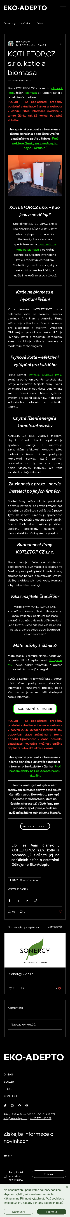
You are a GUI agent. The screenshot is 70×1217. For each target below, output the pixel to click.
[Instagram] (12, 1105)
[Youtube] (26, 1105)
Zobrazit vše (55, 926)
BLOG (7, 1089)
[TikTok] (5, 1105)
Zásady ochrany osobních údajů (43, 1203)
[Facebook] (19, 1105)
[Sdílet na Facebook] (9, 900)
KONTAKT (10, 1096)
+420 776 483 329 (41, 1118)
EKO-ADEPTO (25, 8)
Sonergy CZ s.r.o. (21, 974)
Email (8, 1155)
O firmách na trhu (18, 888)
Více (40, 23)
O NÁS (8, 1074)
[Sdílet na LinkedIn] (27, 900)
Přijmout (51, 1212)
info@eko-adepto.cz (15, 1118)
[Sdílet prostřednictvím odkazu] (36, 900)
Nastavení (18, 1212)
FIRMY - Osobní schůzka (24, 880)
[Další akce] (60, 43)
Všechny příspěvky (17, 23)
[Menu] (63, 8)
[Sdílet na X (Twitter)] (18, 900)
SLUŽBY (9, 1081)
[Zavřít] (65, 1189)
